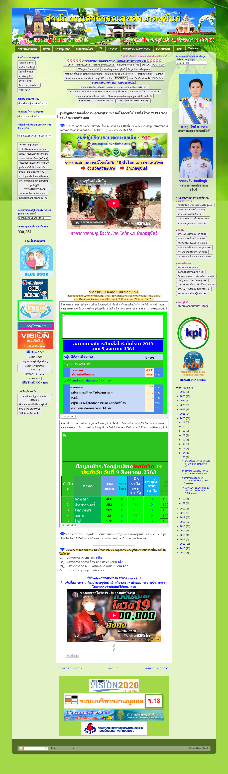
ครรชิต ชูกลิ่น (25, 76)
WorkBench (34, 378)
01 (184, 503)
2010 (183, 548)
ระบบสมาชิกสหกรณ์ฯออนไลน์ (33, 198)
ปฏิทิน (46, 48)
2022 (183, 409)
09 (184, 435)
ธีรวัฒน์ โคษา (25, 81)
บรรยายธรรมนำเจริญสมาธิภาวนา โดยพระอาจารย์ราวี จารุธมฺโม (114, 61)
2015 (183, 526)
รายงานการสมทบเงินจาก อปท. (91, 96)
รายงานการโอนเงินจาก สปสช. (145, 91)
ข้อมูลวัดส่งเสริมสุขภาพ (139, 69)
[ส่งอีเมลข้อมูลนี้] (67, 656)
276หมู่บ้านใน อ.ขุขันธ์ (88, 69)
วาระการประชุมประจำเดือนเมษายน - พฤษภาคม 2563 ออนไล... (195, 490)
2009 (183, 552)
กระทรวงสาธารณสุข (29, 145)
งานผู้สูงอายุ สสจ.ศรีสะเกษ (31, 172)
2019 (183, 508)
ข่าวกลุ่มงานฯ (62, 48)
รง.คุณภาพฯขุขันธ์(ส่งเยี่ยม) (34, 361)
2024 (183, 400)
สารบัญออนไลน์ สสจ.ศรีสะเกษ (33, 176)
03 (184, 457)
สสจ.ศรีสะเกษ (43, 167)
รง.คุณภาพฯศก (34, 357)
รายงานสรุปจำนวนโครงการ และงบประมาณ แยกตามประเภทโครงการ (114, 87)
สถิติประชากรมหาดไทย (128, 64)
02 (184, 498)
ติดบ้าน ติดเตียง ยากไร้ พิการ (118, 74)
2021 (183, 414)
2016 (183, 522)
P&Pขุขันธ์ (157, 78)
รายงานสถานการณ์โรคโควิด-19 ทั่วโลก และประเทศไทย (114, 162)
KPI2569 (68, 64)
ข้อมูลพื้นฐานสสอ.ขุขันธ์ (113, 69)
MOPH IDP (120, 78)
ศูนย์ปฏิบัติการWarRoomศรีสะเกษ (35, 187)
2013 (183, 535)
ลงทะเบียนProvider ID (139, 78)
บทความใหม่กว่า (70, 668)
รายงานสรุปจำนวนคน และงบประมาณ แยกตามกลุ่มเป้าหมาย (97, 91)
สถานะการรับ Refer (34, 374)
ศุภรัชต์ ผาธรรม (26, 62)
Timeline (193, 48)
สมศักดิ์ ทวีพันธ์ (26, 72)
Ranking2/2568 (82, 64)
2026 (183, 392)
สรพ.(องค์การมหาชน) (29, 409)
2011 (183, 544)
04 (184, 453)
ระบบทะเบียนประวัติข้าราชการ (33, 154)
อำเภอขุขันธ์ (137, 168)
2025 (183, 396)
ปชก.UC (146, 64)
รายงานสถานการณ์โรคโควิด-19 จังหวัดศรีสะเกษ (195, 472)
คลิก (129, 130)
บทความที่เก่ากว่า (157, 668)
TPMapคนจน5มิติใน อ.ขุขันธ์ (149, 74)
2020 (183, 418)
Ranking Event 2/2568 (103, 64)
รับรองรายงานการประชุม (136, 48)
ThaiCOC (38, 352)
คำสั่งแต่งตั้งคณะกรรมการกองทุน (133, 100)
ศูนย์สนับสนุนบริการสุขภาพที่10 (34, 163)
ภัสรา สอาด (24, 90)
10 (184, 431)
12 (184, 422)
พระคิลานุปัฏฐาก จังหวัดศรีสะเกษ (34, 398)
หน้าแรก (113, 668)
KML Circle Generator (29, 413)
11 (184, 426)
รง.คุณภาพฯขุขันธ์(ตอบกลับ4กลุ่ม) (34, 368)
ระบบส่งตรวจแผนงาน (188, 267)
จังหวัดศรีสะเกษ (101, 168)
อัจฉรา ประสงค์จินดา (29, 85)
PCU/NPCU (158, 64)
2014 (183, 530)
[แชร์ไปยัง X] (74, 656)
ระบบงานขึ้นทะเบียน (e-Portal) (33, 158)
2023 (183, 405)
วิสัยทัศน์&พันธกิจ (27, 48)
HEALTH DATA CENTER (193, 379)
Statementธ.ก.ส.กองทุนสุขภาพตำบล (96, 100)
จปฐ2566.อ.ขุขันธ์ (103, 78)
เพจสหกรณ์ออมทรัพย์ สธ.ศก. (33, 193)
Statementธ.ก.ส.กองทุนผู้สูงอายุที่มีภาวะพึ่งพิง (130, 96)
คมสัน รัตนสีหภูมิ (27, 67)
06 (184, 444)
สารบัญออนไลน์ (84, 48)
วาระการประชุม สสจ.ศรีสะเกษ (33, 181)
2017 (183, 517)
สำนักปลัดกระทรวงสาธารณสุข (33, 149)
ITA (101, 48)
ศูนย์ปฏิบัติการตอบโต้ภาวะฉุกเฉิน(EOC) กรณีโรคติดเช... (195, 481)
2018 (183, 513)
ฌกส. (179, 48)
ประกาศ (112, 48)
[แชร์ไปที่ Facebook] (77, 656)
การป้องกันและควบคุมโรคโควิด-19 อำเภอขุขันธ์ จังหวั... (196, 464)
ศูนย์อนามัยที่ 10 (26, 167)
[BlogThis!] (71, 656)
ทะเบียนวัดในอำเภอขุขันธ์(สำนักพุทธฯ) (83, 74)
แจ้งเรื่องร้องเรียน (34, 241)
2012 (183, 539)
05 (184, 448)
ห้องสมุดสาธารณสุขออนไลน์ (79, 78)
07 (184, 439)
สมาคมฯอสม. (163, 48)
